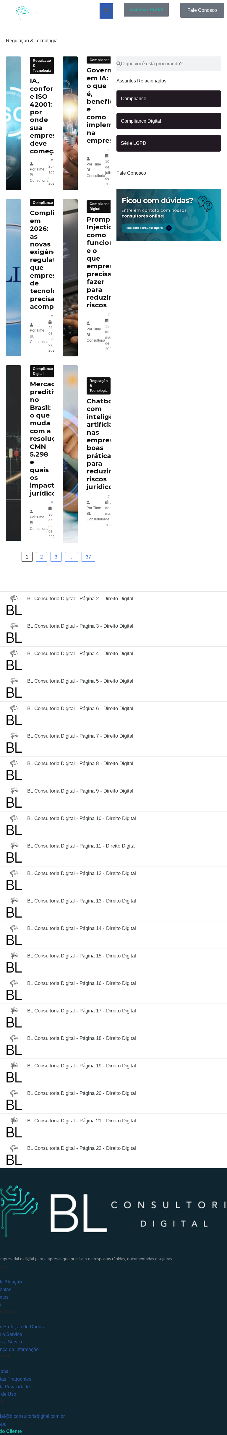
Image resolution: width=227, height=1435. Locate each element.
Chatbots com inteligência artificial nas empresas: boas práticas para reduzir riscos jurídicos (107, 444)
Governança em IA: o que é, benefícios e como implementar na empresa (109, 105)
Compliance (100, 60)
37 (88, 556)
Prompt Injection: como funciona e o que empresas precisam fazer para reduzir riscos (104, 262)
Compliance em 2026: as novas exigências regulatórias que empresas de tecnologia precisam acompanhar (52, 260)
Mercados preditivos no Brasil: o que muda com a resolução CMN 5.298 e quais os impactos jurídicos (47, 438)
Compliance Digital (100, 206)
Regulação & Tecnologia (42, 66)
